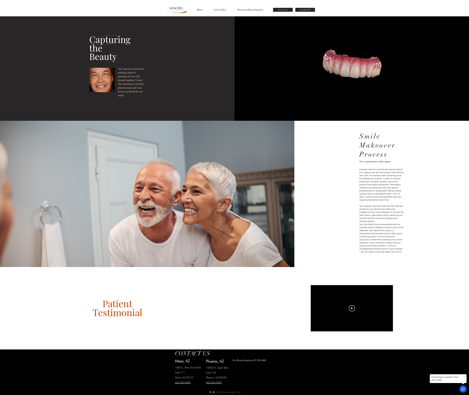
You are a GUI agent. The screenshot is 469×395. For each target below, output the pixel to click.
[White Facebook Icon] (210, 392)
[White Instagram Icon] (213, 392)
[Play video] (352, 308)
